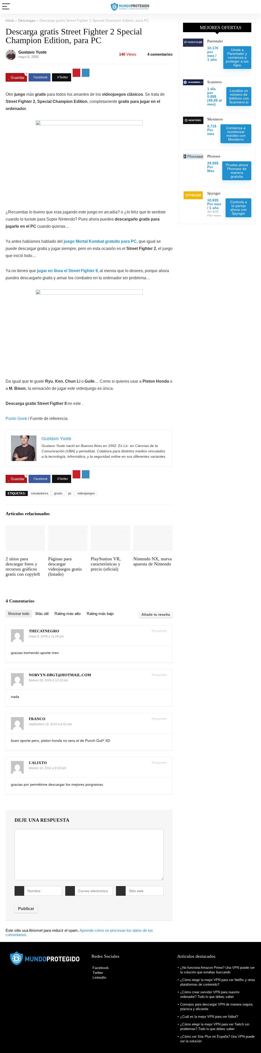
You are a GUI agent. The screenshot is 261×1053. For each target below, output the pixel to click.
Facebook (100, 968)
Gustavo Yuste (32, 52)
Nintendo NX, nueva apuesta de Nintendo (152, 561)
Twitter (97, 973)
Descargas (26, 20)
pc (70, 493)
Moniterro (215, 119)
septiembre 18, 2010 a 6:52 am (50, 724)
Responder (159, 631)
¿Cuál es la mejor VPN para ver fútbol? (209, 1017)
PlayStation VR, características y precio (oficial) (106, 564)
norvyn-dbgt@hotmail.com (60, 675)
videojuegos (86, 493)
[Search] (253, 7)
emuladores (39, 493)
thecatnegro (44, 631)
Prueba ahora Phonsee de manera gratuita (237, 170)
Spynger (213, 193)
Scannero (214, 82)
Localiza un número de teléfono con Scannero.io (239, 96)
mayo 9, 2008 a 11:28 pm (46, 636)
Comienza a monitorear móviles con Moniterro (235, 133)
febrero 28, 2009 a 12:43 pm (48, 680)
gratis (58, 493)
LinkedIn (99, 977)
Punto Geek (16, 418)
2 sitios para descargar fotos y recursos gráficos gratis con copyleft (23, 566)
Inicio (10, 20)
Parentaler (215, 41)
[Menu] (6, 7)
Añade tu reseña (155, 614)
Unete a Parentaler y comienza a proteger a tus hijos (237, 57)
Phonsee (213, 156)
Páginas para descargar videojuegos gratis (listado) (65, 566)
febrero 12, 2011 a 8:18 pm (47, 768)
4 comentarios (160, 54)
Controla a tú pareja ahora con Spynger (238, 207)
